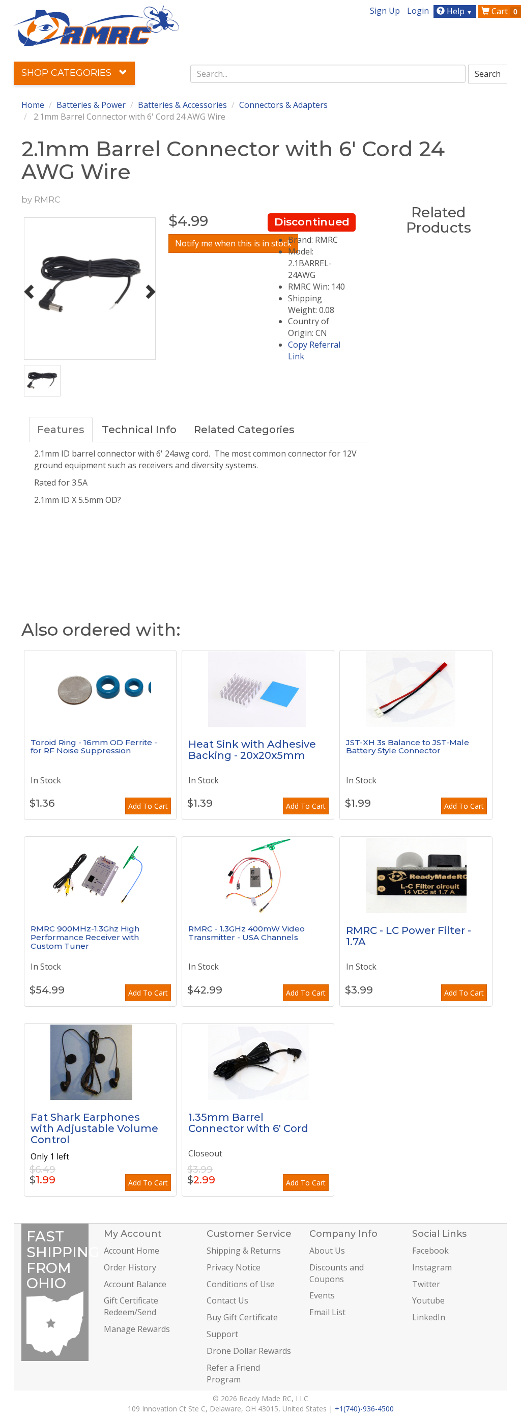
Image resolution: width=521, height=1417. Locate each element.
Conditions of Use (241, 1284)
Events (322, 1295)
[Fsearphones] (100, 1062)
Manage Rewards (137, 1329)
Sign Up (385, 10)
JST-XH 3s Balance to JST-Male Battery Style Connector (407, 747)
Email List (327, 1312)
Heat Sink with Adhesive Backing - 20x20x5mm (252, 749)
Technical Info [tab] (139, 429)
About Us (327, 1250)
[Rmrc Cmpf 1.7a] (415, 875)
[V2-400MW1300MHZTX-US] (258, 875)
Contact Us (227, 1300)
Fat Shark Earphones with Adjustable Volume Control (94, 1128)
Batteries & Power (91, 104)
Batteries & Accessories (182, 104)
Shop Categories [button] (67, 72)
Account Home (131, 1250)
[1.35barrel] (258, 1062)
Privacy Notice (233, 1267)
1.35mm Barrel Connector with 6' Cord (248, 1123)
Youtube (428, 1300)
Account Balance (135, 1284)
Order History (130, 1267)
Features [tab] (60, 429)
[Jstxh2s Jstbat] (415, 688)
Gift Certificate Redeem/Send (131, 1306)
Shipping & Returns (244, 1250)
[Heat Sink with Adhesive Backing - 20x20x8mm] (258, 688)
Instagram (432, 1267)
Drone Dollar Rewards (249, 1350)
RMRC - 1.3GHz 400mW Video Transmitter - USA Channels (246, 933)
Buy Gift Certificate (242, 1317)
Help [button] (458, 11)
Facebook (430, 1250)
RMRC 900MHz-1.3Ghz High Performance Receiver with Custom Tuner (85, 937)
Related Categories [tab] (244, 429)
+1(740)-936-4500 (364, 1408)
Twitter (426, 1284)
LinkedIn (428, 1317)
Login (418, 10)
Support (222, 1334)
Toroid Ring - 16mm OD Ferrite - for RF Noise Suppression (94, 747)
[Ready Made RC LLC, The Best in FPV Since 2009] (96, 25)
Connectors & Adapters (283, 104)
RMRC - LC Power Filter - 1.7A (408, 936)
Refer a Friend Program (233, 1373)
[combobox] (328, 74)
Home (32, 104)
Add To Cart (148, 806)
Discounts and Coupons (336, 1273)
